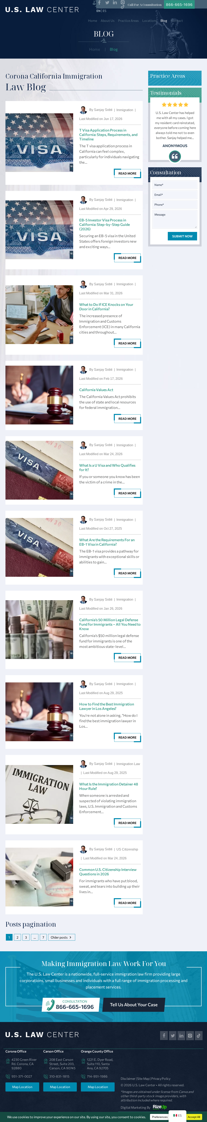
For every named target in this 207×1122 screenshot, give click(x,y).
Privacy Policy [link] (160, 1078)
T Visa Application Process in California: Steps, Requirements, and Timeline (108, 134)
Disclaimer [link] (128, 1078)
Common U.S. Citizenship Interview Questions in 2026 (108, 871)
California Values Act (96, 389)
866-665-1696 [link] (179, 4)
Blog (164, 20)
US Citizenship (127, 849)
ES (104, 11)
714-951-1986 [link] (97, 1076)
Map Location (22, 1087)
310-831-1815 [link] (59, 1076)
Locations (149, 20)
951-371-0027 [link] (22, 1076)
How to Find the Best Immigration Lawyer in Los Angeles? (106, 706)
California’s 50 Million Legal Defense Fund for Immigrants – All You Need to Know (110, 624)
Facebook (99, 2)
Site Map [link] (143, 1078)
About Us (107, 20)
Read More (127, 173)
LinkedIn (115, 2)
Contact (177, 20)
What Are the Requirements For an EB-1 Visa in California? (107, 542)
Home (92, 20)
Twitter (107, 2)
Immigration (124, 110)
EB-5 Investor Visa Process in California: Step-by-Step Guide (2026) (104, 224)
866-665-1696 (75, 1006)
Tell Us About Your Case (134, 1004)
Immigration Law (128, 764)
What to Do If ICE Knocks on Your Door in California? (106, 306)
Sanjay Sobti (103, 110)
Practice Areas (128, 20)
